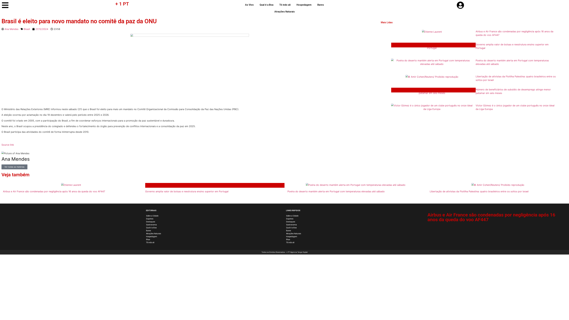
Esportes (149, 219)
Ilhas (148, 240)
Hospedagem (304, 4)
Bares (320, 4)
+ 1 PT (122, 4)
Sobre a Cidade (152, 216)
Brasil (27, 29)
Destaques (150, 222)
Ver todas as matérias (14, 167)
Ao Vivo (249, 4)
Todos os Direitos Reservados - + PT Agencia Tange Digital (285, 252)
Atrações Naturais (284, 11)
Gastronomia (151, 225)
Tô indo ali (285, 4)
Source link (7, 144)
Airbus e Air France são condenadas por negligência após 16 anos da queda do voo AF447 (491, 217)
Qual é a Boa (266, 4)
